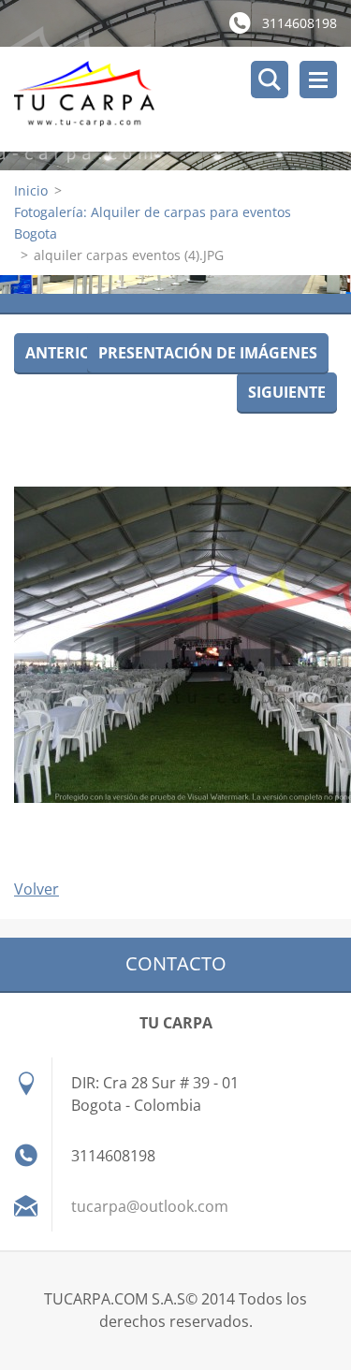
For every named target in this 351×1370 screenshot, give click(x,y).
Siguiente (287, 392)
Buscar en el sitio (269, 79)
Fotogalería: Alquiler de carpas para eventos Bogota (152, 222)
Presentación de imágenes (207, 352)
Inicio (31, 190)
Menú (318, 79)
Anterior (63, 352)
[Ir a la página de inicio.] (182, 99)
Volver (36, 889)
